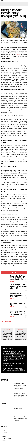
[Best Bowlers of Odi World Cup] (5, 305)
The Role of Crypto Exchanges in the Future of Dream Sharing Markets (20, 338)
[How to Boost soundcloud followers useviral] (7, 409)
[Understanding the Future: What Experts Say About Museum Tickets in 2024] (5, 278)
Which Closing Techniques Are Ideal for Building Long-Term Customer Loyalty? (18, 312)
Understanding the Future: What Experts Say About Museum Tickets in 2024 (17, 277)
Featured (12, 281)
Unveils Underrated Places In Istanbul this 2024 (14, 356)
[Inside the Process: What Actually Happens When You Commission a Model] (7, 396)
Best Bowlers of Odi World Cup (17, 304)
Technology (12, 289)
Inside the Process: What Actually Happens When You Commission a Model (20, 395)
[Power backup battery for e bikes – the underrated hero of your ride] (7, 419)
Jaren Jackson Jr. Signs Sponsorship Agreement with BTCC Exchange (7, 338)
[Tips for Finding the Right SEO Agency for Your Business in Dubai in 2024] (5, 287)
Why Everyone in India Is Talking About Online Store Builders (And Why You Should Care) (13, 352)
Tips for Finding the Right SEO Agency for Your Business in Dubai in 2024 (18, 286)
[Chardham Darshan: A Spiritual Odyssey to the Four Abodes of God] (5, 296)
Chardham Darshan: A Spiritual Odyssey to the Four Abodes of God (18, 295)
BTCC (18, 54)
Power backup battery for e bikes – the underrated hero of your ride (20, 418)
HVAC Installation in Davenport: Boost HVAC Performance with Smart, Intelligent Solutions (14, 369)
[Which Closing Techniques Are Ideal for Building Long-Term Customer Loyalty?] (5, 313)
